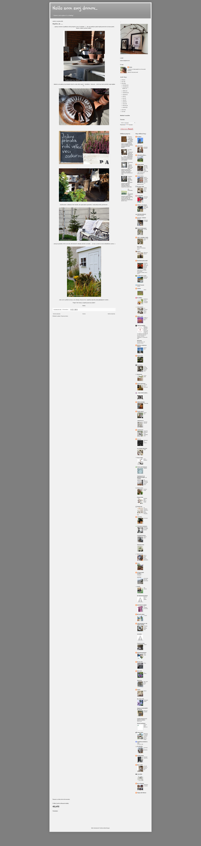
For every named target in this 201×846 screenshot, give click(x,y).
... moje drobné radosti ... (142, 392)
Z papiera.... (130, 176)
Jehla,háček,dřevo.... (141, 155)
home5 (138, 689)
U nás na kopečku (141, 325)
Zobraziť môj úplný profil (133, 72)
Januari (145, 644)
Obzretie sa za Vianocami (146, 386)
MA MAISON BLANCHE (142, 595)
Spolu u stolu (140, 316)
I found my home (141, 643)
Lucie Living (140, 146)
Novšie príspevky (56, 313)
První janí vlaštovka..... (146, 758)
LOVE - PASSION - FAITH (142, 237)
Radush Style (140, 497)
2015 (123, 109)
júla (123, 96)
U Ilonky (139, 288)
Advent (145, 690)
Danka (130, 67)
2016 (123, 83)
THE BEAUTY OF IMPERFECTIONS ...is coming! (142, 477)
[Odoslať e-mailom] (71, 309)
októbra (124, 90)
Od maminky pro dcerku (146, 607)
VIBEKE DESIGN (141, 402)
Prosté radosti (140, 411)
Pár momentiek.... (130, 190)
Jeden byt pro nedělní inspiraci (146, 528)
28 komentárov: (65, 309)
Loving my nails (140, 744)
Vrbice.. (145, 289)
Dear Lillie (139, 246)
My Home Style (140, 186)
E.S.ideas (139, 136)
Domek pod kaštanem (142, 467)
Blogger (108, 828)
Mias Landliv (140, 764)
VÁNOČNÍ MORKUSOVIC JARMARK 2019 (146, 433)
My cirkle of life (140, 699)
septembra (125, 92)
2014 (123, 111)
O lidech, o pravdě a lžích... (146, 318)
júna (124, 98)
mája (124, 100)
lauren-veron (140, 554)
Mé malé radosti (140, 614)
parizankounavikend (141, 652)
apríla (124, 101)
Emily (138, 563)
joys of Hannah (140, 783)
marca (124, 103)
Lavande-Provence (141, 535)
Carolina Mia (140, 195)
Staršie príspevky (111, 313)
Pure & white (140, 457)
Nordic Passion (140, 285)
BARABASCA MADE (142, 605)
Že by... (145, 663)
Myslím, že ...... (58, 24)
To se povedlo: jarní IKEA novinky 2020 (145, 368)
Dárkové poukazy (140, 215)
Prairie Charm (140, 176)
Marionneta (139, 374)
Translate (131, 124)
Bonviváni (139, 340)
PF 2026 (145, 229)
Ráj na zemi (139, 721)
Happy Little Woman (141, 792)
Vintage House (140, 164)
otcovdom (139, 634)
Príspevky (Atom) (64, 316)
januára (124, 107)
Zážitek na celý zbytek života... (146, 207)
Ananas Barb (140, 732)
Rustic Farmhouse (141, 723)
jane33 (138, 586)
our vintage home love (142, 448)
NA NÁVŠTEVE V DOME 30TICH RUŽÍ (146, 482)
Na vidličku (139, 297)
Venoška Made (140, 755)
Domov (84, 313)
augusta (124, 94)
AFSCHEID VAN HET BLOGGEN (146, 579)
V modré (145, 615)
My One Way (140, 661)
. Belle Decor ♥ (140, 420)
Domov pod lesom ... (141, 383)
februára (124, 105)
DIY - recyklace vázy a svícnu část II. (145, 310)
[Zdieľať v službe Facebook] (75, 309)
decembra (125, 85)
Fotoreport (146, 518)
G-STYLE (139, 577)
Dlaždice (145, 468)
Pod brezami (140, 355)
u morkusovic (140, 429)
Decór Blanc (140, 365)
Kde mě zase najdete (145, 598)
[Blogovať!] (72, 309)
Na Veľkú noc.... (130, 150)
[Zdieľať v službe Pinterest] (77, 309)
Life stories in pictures (142, 526)
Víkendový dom (140, 544)
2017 (123, 81)
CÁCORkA (139, 517)
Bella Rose (139, 680)
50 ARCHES (140, 746)
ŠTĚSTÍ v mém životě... (142, 205)
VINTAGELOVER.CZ (141, 214)
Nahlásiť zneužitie (125, 115)
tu (83, 85)
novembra (125, 87)
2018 (123, 79)
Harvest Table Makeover (146, 725)
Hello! (145, 449)
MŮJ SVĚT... (140, 671)
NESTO (138, 251)
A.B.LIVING (139, 774)
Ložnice (138, 286)
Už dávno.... (130, 136)
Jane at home (140, 307)
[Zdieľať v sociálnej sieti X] (74, 309)
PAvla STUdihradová (141, 228)
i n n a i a (139, 439)
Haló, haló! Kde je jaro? (146, 682)
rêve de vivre (140, 488)
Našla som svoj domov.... (75, 8)
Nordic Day (139, 506)
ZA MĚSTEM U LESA (141, 275)
